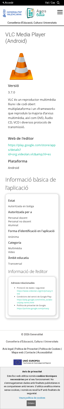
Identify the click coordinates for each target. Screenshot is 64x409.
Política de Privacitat (26, 348)
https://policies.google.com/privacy (33, 308)
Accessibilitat (44, 352)
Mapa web (17, 352)
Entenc (31, 403)
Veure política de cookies (32, 397)
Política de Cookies (49, 348)
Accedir (9, 2)
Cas (53, 2)
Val (47, 2)
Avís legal (7, 348)
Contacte (30, 352)
